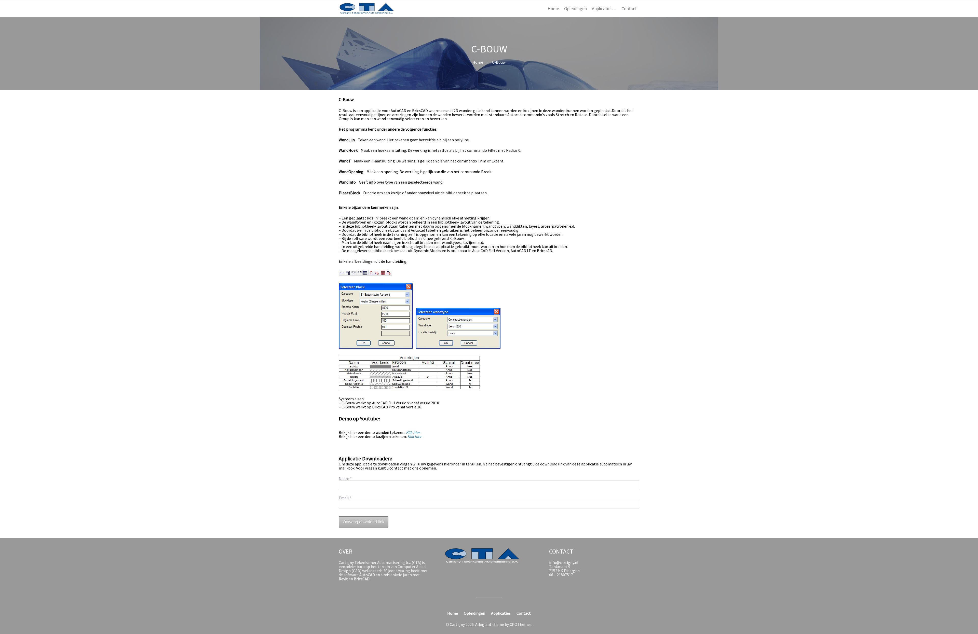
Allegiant (483, 624)
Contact (629, 8)
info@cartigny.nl (563, 562)
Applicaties (602, 8)
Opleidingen (575, 8)
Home (553, 8)
